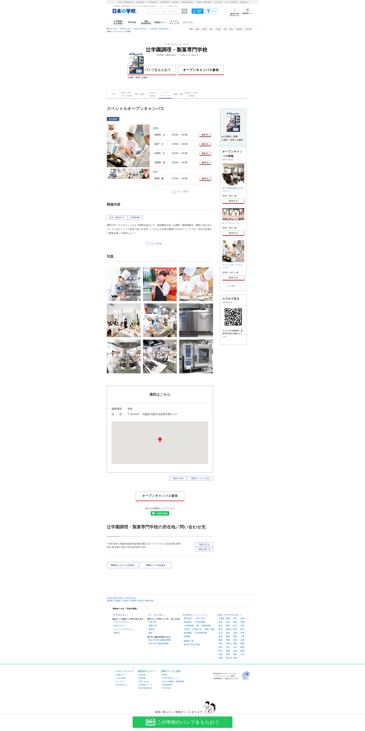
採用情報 (142, 678)
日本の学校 (113, 29)
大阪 (235, 640)
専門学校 (188, 618)
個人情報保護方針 (145, 688)
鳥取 (235, 643)
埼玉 (235, 625)
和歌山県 (149, 600)
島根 (242, 643)
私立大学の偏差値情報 (159, 643)
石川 (221, 633)
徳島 (242, 647)
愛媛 (228, 651)
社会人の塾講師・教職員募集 (173, 681)
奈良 (221, 643)
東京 (221, 629)
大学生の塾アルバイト (170, 678)
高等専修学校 (201, 633)
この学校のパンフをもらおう (188, 722)
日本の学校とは (121, 685)
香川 (221, 651)
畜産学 (152, 629)
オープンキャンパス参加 (201, 70)
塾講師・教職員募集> (204, 2)
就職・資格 (178, 94)
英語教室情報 (167, 685)
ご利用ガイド (120, 675)
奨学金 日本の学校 (192, 644)
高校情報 (188, 622)
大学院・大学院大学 (193, 629)
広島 (228, 647)
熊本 (235, 654)
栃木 (221, 625)
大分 (242, 654)
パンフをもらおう (158, 70)
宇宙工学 (153, 622)
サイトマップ (120, 681)
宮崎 (221, 658)
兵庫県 (133, 600)
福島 (235, 622)
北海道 (204, 29)
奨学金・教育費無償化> (126, 2)
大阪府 (125, 600)
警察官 (117, 633)
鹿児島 (229, 658)
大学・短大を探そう (157, 615)
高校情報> (140, 2)
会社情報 (142, 675)
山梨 (235, 633)
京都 (228, 640)
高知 (235, 651)
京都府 (117, 600)
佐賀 (221, 654)
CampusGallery (152, 94)
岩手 (235, 618)
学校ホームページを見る (122, 565)
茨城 (242, 622)
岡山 (221, 647)
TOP (113, 94)
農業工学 (153, 625)
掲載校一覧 (189, 641)
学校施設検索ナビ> (188, 2)
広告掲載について (145, 685)
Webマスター (120, 625)
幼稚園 (187, 636)
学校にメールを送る (155, 565)
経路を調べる (204, 549)
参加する (205, 135)
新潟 (235, 629)
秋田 (221, 622)
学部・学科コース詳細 (126, 94)
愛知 (235, 636)
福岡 (242, 651)
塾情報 (164, 675)
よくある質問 (120, 678)
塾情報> (175, 2)
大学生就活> (218, 2)
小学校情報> (165, 2)
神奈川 (229, 629)
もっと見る (230, 286)
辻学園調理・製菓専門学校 (159, 29)
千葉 (242, 625)
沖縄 (235, 658)
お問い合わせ (144, 681)
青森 (228, 618)
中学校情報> (152, 2)
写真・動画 (139, 94)
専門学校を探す (125, 29)
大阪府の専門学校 (140, 29)
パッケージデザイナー (124, 629)
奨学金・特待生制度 (191, 94)
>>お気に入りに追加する (188, 55)
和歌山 (229, 643)
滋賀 (221, 640)
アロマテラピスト (122, 622)
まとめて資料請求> (231, 2)
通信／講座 (210, 629)
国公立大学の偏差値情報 (160, 640)
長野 (242, 633)
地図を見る (204, 544)
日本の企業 (166, 688)
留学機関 (188, 633)
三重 (242, 636)
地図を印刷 (178, 478)
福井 (228, 633)
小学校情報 (189, 625)
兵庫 (242, 640)
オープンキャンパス (165, 93)
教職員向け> (244, 2)
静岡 (228, 636)
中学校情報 (200, 622)
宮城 (242, 618)
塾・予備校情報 (204, 625)
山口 (235, 647)
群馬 (228, 625)
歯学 (151, 633)
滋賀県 (110, 600)
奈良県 (141, 600)
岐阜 (221, 636)
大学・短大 (200, 618)
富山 (242, 629)
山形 (228, 622)
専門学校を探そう (121, 615)
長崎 (228, 654)
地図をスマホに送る (200, 478)
